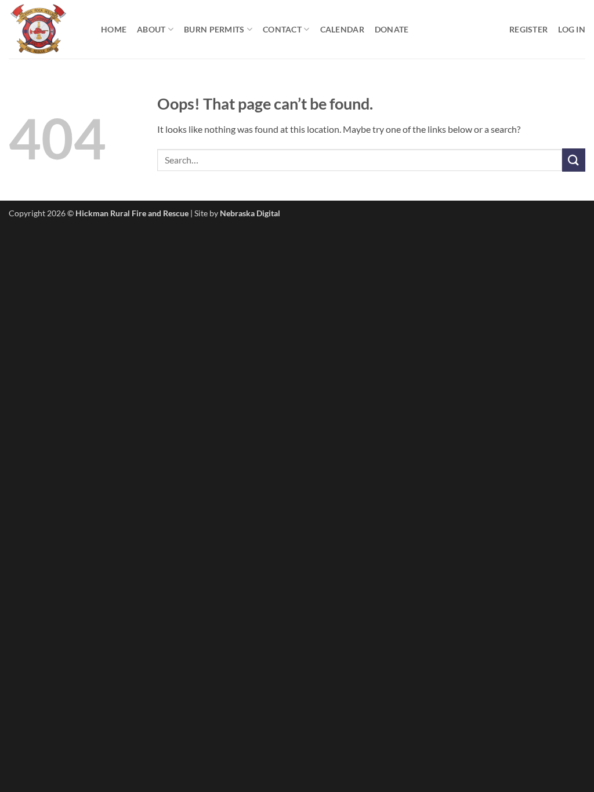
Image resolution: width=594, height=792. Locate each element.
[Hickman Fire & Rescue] (46, 29)
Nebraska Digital (250, 213)
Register (528, 29)
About (151, 29)
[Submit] (573, 159)
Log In (571, 29)
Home (113, 29)
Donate (392, 29)
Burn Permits (214, 29)
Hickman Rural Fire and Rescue (132, 213)
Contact (282, 29)
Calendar (342, 29)
